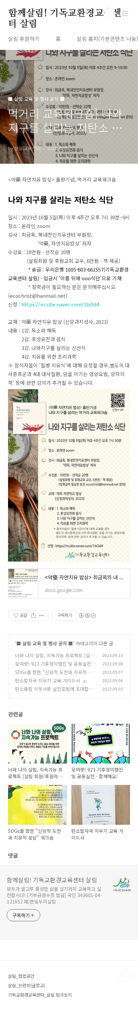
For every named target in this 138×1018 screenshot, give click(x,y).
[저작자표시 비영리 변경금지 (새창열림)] (87, 615)
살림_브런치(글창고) (26, 985)
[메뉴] (125, 13)
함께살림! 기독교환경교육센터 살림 (65, 14)
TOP (124, 976)
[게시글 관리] (42, 615)
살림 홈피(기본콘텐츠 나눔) (107, 38)
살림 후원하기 (24, 38)
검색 (110, 13)
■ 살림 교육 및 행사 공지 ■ (44, 643)
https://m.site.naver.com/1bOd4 (60, 304)
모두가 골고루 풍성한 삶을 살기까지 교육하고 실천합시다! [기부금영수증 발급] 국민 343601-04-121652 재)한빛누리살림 (54, 895)
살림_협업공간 (21, 976)
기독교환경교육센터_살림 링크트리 (40, 995)
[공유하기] (33, 615)
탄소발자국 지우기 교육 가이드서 (47, 680)
